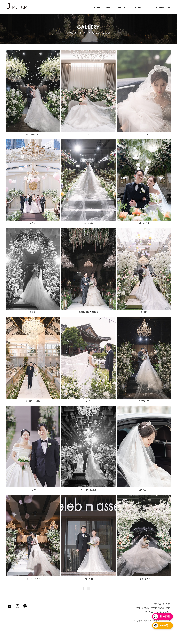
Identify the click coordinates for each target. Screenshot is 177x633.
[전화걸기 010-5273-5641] (9, 606)
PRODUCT (123, 7)
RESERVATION (163, 7)
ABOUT (109, 7)
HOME (97, 7)
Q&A (149, 7)
